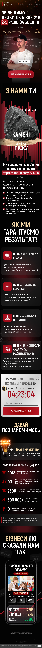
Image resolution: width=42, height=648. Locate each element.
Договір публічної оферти (15, 632)
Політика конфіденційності (26, 632)
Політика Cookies (13, 633)
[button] (21, 74)
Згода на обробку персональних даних (25, 633)
